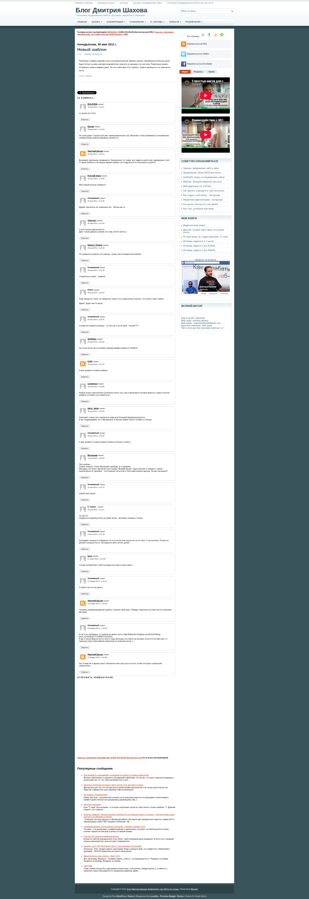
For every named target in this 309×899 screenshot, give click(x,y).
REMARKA (112, 32)
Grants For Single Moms (195, 896)
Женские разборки (92, 804)
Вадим (91, 126)
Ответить (84, 119)
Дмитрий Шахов (95, 151)
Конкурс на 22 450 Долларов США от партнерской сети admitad (113, 846)
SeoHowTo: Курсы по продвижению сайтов (204, 177)
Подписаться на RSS (197, 44)
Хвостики (88, 866)
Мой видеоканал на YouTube (197, 186)
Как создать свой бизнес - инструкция (201, 195)
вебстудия (207, 325)
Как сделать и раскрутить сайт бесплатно (203, 190)
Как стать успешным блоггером (198, 208)
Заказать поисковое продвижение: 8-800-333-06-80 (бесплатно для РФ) (111, 758)
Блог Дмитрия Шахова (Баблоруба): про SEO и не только (153, 889)
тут (222, 328)
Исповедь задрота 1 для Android (199, 245)
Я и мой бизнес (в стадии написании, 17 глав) (205, 236)
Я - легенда (157, 22)
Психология (138, 22)
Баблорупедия (116, 22)
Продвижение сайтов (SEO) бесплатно (202, 172)
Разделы (198, 72)
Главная (82, 22)
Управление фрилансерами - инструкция (203, 199)
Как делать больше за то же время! (200, 204)
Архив (211, 72)
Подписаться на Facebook (199, 64)
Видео (185, 72)
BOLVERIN (92, 104)
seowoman (93, 384)
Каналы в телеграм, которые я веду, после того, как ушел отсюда (113, 785)
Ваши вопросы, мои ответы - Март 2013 (102, 856)
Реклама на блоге (106, 3)
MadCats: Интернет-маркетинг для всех (202, 181)
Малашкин (93, 455)
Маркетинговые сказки (194, 225)
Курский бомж (94, 176)
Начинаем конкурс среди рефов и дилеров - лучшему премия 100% (114, 826)
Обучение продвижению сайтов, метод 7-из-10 (190, 3)
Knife (90, 361)
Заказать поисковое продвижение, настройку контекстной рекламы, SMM (125, 33)
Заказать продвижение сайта (147, 3)
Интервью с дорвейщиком (95, 795)
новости (89, 76)
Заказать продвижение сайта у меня (201, 168)
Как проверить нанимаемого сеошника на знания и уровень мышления (116, 775)
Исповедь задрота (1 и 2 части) (198, 241)
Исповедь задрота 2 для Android (199, 250)
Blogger (194, 889)
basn (90, 556)
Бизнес (97, 22)
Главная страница (84, 3)
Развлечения (194, 22)
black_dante (93, 408)
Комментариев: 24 (93, 54)
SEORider (92, 339)
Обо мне (124, 3)
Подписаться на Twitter (198, 54)
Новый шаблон (92, 49)
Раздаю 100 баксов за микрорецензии (101, 836)
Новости (175, 22)
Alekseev (92, 220)
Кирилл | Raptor (95, 245)
